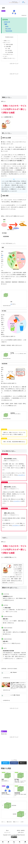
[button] (25, 404)
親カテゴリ (4, 731)
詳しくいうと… (7, 42)
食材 (7, 26)
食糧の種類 (8, 46)
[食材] (14, 295)
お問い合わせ (21, 832)
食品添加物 (9, 31)
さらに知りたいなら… (9, 54)
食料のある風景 (9, 44)
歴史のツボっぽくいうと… (10, 58)
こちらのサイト (21, 475)
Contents (7, 37)
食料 (6, 24)
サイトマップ (7, 832)
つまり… (6, 56)
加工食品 (8, 28)
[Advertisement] (14, 67)
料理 (11, 304)
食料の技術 (4, 733)
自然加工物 (7, 22)
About (7, 830)
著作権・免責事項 (21, 830)
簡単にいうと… (7, 40)
